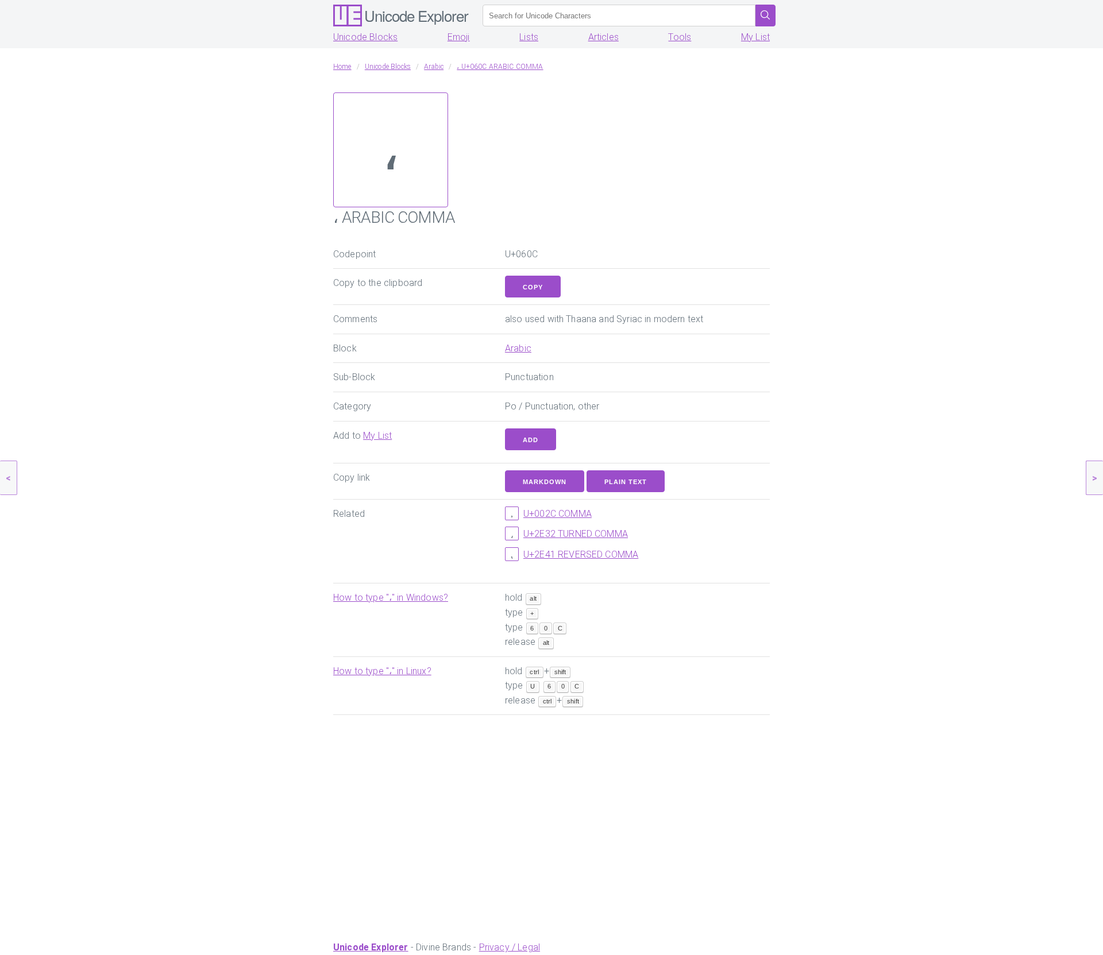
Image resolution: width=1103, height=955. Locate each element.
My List (755, 37)
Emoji (459, 37)
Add (530, 439)
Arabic (518, 348)
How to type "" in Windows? (390, 597)
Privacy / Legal (509, 947)
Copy (533, 287)
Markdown (544, 481)
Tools (679, 37)
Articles (603, 37)
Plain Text (625, 481)
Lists (528, 37)
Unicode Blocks (365, 37)
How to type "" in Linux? (382, 671)
